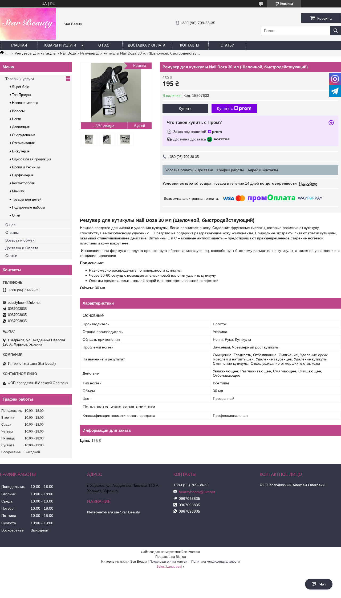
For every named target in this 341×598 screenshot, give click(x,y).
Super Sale (20, 87)
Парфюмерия (23, 175)
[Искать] (335, 30)
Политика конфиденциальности (215, 561)
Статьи (227, 45)
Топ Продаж (21, 95)
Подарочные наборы (28, 207)
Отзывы (12, 232)
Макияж (18, 191)
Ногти (16, 119)
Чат (322, 584)
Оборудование (23, 135)
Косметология (23, 183)
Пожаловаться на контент (169, 561)
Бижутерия (21, 151)
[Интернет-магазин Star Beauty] (28, 38)
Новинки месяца (25, 103)
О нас (103, 45)
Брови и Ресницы (26, 167)
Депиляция (21, 127)
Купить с (225, 108)
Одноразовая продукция (31, 159)
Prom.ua (194, 552)
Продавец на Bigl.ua (170, 557)
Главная (19, 45)
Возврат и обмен (20, 240)
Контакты (189, 45)
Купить (185, 108)
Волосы (18, 111)
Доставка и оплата (146, 45)
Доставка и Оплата (21, 248)
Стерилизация (23, 143)
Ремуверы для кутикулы (35, 53)
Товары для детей (26, 199)
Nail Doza (68, 53)
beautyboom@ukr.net (24, 303)
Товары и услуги (59, 45)
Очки (16, 215)
